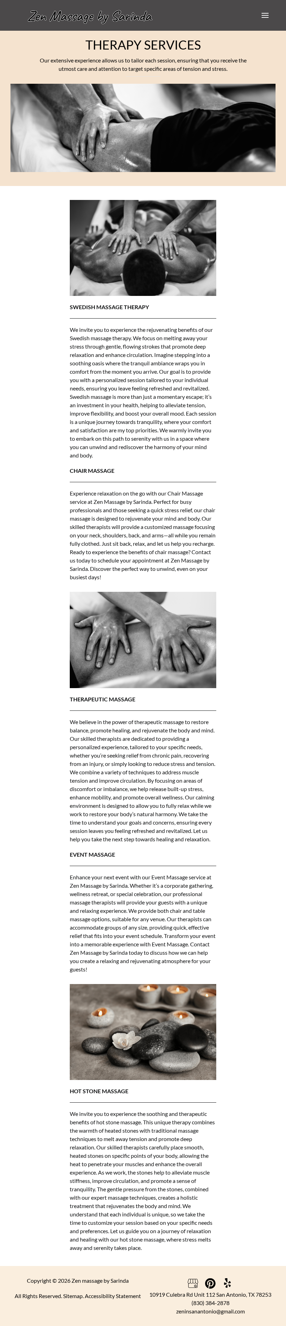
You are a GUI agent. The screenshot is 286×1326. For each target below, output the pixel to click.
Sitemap (73, 1296)
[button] (265, 15)
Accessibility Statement (113, 1296)
